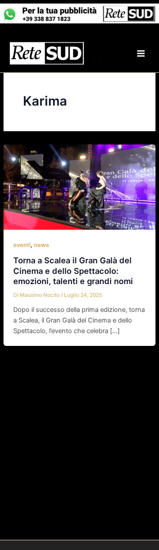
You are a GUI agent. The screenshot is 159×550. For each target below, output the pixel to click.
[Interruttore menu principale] (141, 53)
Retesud (105, 53)
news (41, 245)
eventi (21, 245)
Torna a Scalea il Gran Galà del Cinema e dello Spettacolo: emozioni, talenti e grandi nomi (73, 270)
